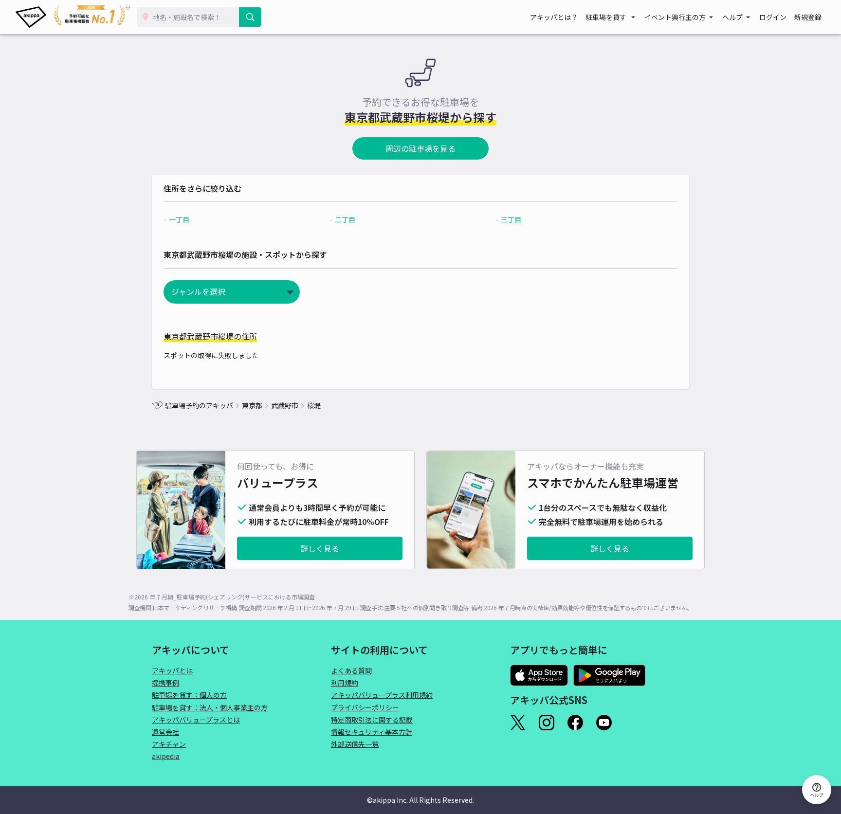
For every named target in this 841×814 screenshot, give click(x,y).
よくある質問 (351, 670)
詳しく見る (319, 548)
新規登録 (808, 17)
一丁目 (179, 219)
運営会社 (165, 732)
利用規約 (344, 682)
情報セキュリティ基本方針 (371, 732)
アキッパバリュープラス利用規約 (382, 695)
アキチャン (169, 744)
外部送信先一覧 (355, 744)
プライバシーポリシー (365, 707)
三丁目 (511, 219)
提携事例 (165, 682)
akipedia (166, 756)
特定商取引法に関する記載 (372, 719)
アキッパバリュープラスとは (196, 719)
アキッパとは (172, 670)
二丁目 (345, 219)
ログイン (772, 17)
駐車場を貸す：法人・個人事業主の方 (210, 707)
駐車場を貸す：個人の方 (189, 695)
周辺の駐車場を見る (420, 148)
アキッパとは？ (554, 17)
